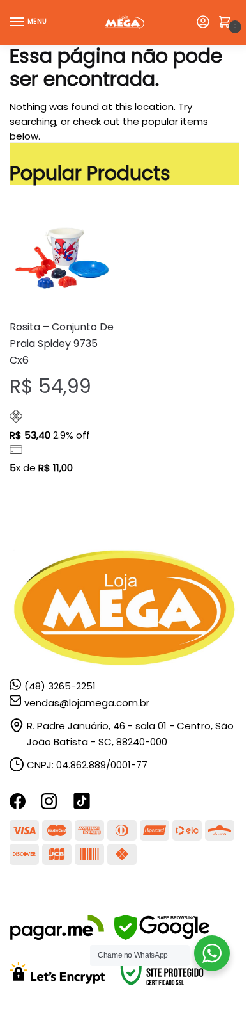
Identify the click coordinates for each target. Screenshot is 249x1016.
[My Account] (203, 22)
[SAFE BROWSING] (161, 936)
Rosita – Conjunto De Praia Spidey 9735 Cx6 (62, 343)
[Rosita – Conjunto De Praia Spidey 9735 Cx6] (62, 257)
